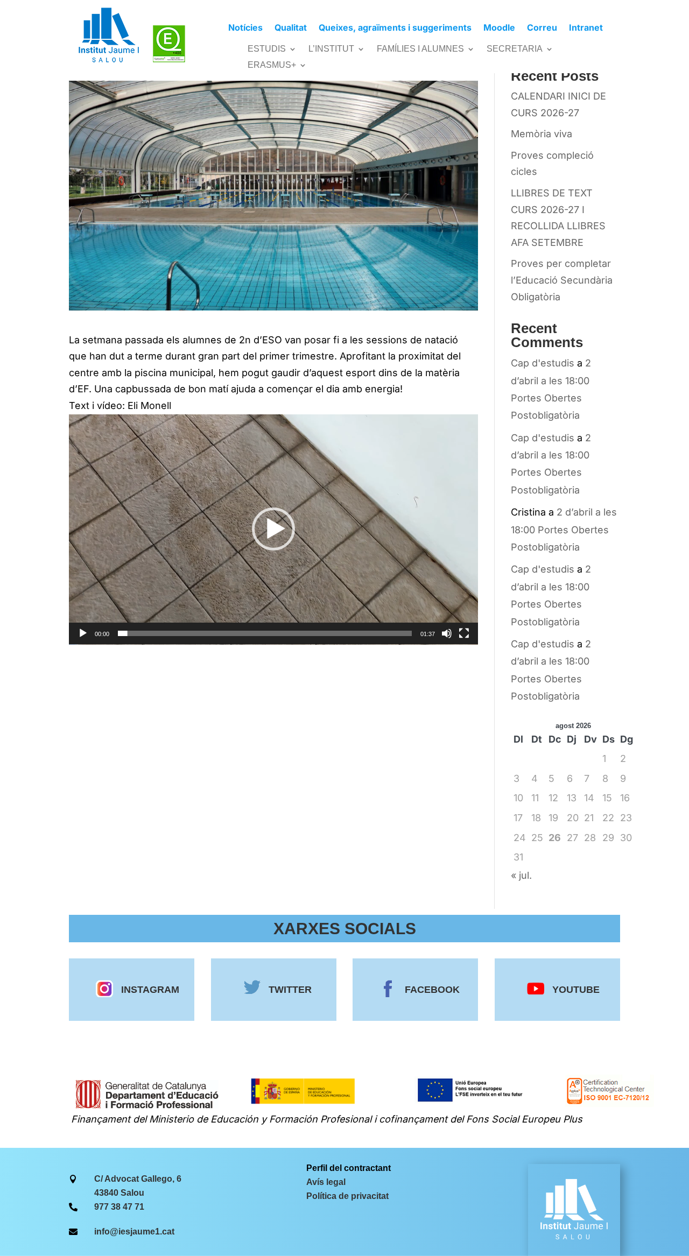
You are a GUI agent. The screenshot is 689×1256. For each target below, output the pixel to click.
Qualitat (291, 28)
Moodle (499, 28)
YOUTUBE (576, 989)
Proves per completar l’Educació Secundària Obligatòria (562, 280)
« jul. (521, 875)
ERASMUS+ (272, 65)
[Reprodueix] (83, 633)
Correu (542, 28)
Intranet (586, 28)
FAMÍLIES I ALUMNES (420, 49)
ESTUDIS (267, 49)
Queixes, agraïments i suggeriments (395, 28)
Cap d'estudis (542, 363)
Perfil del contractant (348, 1168)
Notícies (245, 28)
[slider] (265, 633)
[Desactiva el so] (446, 633)
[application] (273, 529)
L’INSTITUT (331, 49)
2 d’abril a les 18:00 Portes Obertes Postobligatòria (564, 529)
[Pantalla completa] (464, 633)
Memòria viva (541, 133)
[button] (273, 529)
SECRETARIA (515, 49)
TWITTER (290, 989)
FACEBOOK (432, 989)
